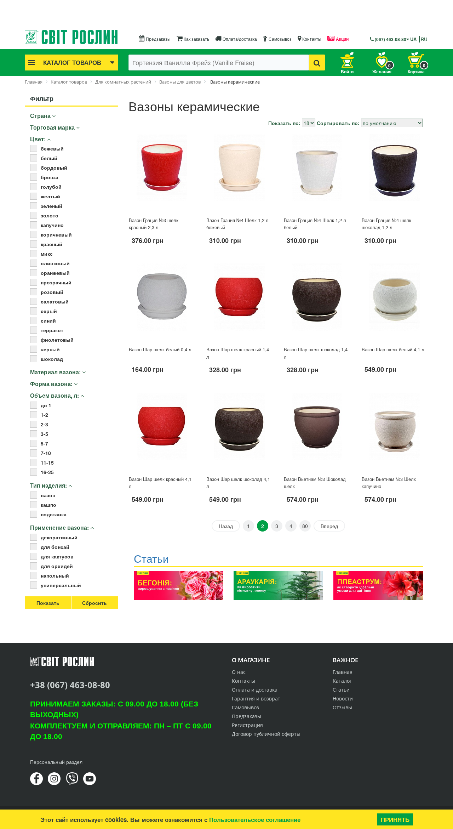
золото (49, 215)
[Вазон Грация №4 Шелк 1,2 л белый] (317, 172)
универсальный (61, 585)
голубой (51, 186)
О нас (239, 672)
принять (395, 819)
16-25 (47, 472)
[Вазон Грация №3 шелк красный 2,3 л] (162, 172)
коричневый (56, 234)
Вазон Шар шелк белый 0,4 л (160, 349)
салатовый (55, 301)
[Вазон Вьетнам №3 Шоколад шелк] (317, 431)
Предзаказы (158, 39)
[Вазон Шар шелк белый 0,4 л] (162, 301)
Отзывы (342, 707)
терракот (52, 330)
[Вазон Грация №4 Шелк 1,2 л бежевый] (239, 172)
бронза (49, 177)
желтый (50, 196)
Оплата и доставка (254, 689)
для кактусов (57, 556)
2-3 (44, 424)
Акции (342, 39)
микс (47, 253)
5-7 (44, 443)
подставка (54, 514)
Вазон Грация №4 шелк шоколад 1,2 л (386, 224)
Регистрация (247, 725)
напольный (55, 575)
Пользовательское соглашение (254, 819)
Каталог (342, 680)
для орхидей (57, 565)
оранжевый (55, 272)
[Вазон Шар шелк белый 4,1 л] (395, 301)
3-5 (44, 433)
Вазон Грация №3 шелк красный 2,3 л (153, 224)
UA (413, 39)
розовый (52, 291)
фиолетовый (57, 339)
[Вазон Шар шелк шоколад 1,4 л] (317, 301)
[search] (317, 62)
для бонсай (55, 546)
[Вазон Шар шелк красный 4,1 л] (162, 431)
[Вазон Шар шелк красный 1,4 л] (239, 301)
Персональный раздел (56, 761)
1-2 (44, 414)
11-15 (47, 462)
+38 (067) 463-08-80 (70, 685)
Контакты (311, 39)
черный (50, 349)
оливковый (55, 263)
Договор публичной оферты (266, 734)
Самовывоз (280, 39)
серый (49, 310)
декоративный (59, 537)
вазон (48, 495)
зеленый (51, 205)
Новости (343, 698)
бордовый (54, 167)
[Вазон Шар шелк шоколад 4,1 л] (239, 431)
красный (51, 244)
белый (49, 157)
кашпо (48, 504)
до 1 (46, 405)
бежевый (52, 148)
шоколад (52, 358)
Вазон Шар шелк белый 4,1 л (393, 349)
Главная (342, 672)
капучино (52, 224)
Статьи (341, 689)
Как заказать (196, 39)
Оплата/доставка (239, 39)
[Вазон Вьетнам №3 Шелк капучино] (395, 431)
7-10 (46, 452)
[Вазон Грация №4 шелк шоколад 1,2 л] (395, 172)
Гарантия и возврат (256, 698)
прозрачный (56, 282)
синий (48, 320)
